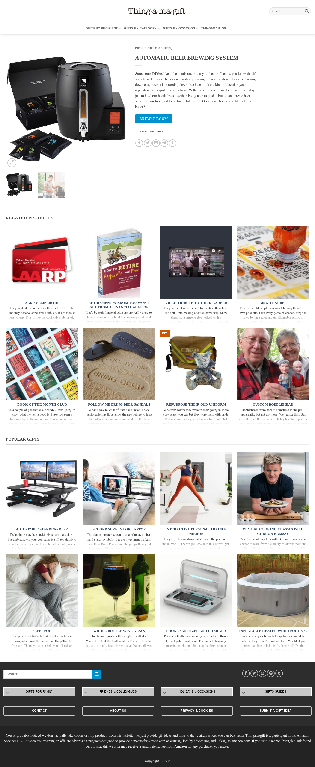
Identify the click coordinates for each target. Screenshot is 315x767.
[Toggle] (137, 131)
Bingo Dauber (273, 303)
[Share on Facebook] (139, 143)
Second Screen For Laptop (119, 529)
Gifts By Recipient (102, 28)
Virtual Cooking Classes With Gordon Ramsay (273, 531)
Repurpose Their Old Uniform (196, 404)
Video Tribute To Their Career (196, 303)
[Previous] (14, 107)
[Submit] (307, 11)
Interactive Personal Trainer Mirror (196, 531)
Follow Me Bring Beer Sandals (119, 404)
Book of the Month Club (42, 404)
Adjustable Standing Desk (42, 529)
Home (139, 48)
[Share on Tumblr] (172, 143)
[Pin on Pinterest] (164, 143)
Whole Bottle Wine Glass (119, 631)
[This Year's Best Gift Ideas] (157, 11)
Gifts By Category (140, 28)
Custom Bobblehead (273, 404)
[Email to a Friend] (156, 143)
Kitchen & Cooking (159, 48)
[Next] (120, 107)
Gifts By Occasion (179, 28)
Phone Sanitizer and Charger (196, 631)
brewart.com (154, 118)
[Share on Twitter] (148, 143)
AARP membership (42, 303)
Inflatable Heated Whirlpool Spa (273, 631)
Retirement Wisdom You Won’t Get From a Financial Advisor (119, 305)
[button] (11, 162)
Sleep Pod (42, 631)
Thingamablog (213, 28)
